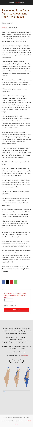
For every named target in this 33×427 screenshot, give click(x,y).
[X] (7, 282)
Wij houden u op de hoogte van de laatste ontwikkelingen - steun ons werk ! (15, 295)
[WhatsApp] (15, 282)
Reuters (4, 27)
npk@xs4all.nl (24, 355)
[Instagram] (16, 361)
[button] (3, 2)
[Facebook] (3, 282)
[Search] (30, 2)
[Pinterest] (11, 282)
